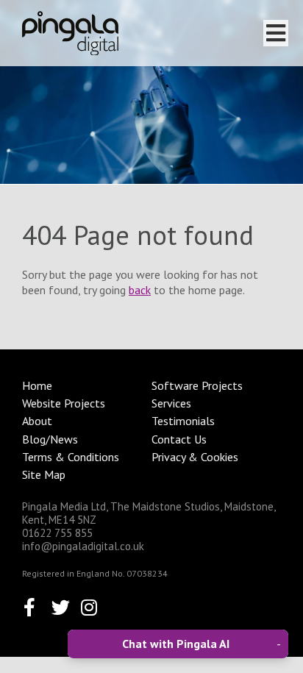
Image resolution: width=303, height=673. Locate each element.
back (140, 289)
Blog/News (50, 439)
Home (37, 385)
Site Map (43, 474)
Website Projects (63, 403)
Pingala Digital (70, 33)
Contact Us (179, 439)
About (37, 420)
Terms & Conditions (70, 456)
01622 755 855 (57, 533)
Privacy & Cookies (195, 456)
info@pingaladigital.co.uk (83, 546)
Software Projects (197, 385)
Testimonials (183, 420)
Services (171, 403)
